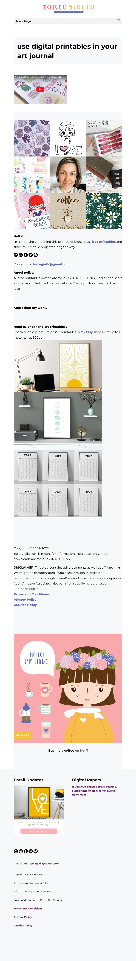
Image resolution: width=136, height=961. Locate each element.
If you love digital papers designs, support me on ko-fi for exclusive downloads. (94, 790)
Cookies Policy (25, 605)
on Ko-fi (81, 750)
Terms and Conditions (31, 594)
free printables (104, 241)
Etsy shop (93, 332)
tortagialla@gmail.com (51, 264)
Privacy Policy (25, 599)
